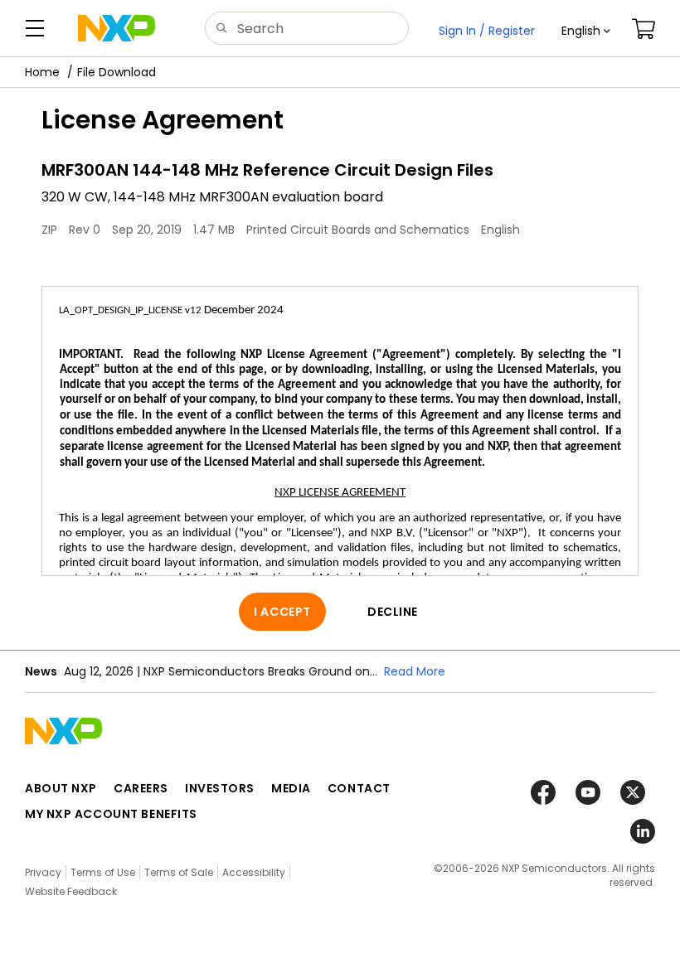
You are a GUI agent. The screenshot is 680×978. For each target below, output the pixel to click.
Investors (220, 788)
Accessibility (253, 872)
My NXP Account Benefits (111, 814)
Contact (359, 788)
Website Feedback (71, 891)
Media (291, 788)
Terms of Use (102, 872)
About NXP (61, 788)
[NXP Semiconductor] (116, 28)
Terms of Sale (178, 872)
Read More (414, 671)
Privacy (43, 872)
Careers (141, 788)
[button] (585, 31)
